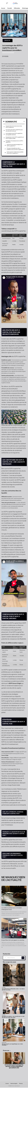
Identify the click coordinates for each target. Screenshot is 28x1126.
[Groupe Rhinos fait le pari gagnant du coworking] (14, 928)
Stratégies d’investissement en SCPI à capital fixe (14, 141)
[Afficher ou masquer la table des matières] (21, 121)
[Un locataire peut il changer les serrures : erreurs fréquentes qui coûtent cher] (14, 1058)
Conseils (3, 987)
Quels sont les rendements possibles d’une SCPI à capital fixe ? (15, 152)
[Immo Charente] (15, 3)
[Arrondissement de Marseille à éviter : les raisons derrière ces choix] (14, 975)
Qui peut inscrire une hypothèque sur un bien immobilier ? (12, 1044)
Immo (3, 937)
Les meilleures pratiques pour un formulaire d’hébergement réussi (11, 908)
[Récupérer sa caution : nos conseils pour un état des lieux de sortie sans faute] (14, 1002)
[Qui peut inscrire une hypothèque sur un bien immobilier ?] (14, 1030)
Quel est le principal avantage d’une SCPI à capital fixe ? (15, 145)
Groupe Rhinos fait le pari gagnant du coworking (12, 940)
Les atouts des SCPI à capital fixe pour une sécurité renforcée (14, 130)
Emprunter (4, 1042)
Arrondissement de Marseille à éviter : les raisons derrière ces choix (13, 989)
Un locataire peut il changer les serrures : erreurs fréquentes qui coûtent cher (14, 1066)
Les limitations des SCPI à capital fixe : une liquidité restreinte (14, 134)
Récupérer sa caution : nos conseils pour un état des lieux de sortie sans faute (13, 1016)
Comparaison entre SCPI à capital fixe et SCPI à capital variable (15, 137)
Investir (7, 40)
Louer (3, 904)
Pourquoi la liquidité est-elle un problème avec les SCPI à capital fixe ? (15, 149)
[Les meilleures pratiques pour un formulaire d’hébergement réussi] (14, 896)
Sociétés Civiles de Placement (10, 63)
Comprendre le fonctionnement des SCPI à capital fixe (14, 126)
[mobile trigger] (7, 3)
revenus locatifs (22, 91)
